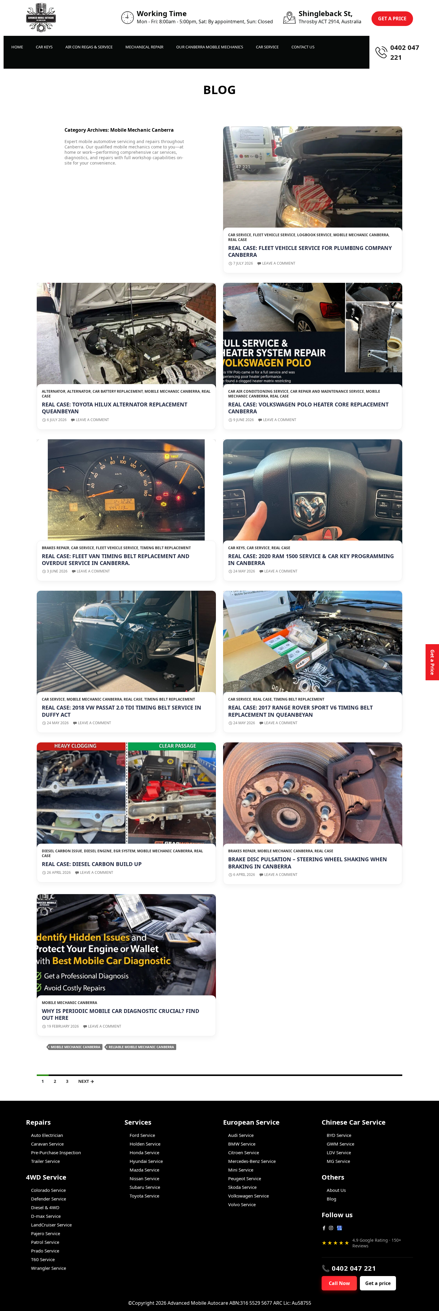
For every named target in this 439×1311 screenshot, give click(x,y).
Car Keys (44, 47)
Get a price (378, 1283)
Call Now (339, 1283)
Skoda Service (242, 1187)
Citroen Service (243, 1152)
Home (17, 47)
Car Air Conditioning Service (258, 391)
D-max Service (46, 1216)
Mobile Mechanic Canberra (361, 234)
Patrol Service (45, 1242)
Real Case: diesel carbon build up (92, 864)
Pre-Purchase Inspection (56, 1152)
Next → (86, 1081)
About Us (336, 1190)
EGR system (124, 850)
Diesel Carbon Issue (62, 850)
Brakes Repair (55, 547)
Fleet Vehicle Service (274, 234)
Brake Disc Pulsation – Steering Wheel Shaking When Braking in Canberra (307, 863)
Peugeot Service (244, 1178)
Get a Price (432, 662)
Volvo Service (242, 1204)
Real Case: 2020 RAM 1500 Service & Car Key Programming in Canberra (311, 559)
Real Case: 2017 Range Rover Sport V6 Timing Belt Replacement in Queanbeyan (300, 711)
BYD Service (339, 1135)
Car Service (267, 47)
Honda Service (144, 1152)
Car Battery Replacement (118, 391)
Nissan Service (144, 1178)
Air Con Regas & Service (89, 47)
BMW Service (241, 1144)
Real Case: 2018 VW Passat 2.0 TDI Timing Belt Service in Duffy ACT (121, 711)
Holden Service (145, 1144)
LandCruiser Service (51, 1225)
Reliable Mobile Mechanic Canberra (141, 1047)
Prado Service (45, 1251)
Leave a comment (278, 263)
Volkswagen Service (248, 1196)
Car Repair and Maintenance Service (327, 391)
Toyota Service (144, 1196)
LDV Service (339, 1152)
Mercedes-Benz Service (252, 1161)
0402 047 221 (404, 52)
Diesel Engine (98, 850)
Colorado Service (48, 1190)
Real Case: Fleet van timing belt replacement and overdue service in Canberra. (115, 559)
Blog (331, 1199)
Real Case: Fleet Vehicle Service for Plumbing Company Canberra (310, 251)
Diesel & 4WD (45, 1207)
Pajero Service (45, 1233)
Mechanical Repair (144, 47)
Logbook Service (314, 234)
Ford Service (142, 1135)
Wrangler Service (48, 1268)
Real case (237, 239)
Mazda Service (144, 1170)
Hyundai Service (146, 1161)
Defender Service (48, 1199)
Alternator (53, 391)
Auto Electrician (47, 1135)
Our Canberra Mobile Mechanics (209, 47)
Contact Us (302, 47)
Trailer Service (45, 1161)
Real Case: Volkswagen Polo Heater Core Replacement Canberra (308, 408)
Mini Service (240, 1170)
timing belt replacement (165, 547)
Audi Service (241, 1135)
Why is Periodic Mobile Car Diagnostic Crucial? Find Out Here (120, 1014)
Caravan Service (47, 1144)
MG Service (338, 1161)
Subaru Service (145, 1187)
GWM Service (340, 1144)
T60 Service (43, 1259)
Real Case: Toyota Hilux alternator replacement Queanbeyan (114, 408)
